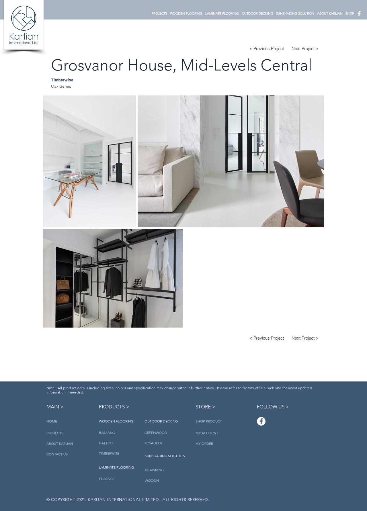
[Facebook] (261, 421)
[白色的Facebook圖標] (359, 13)
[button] (186, 13)
